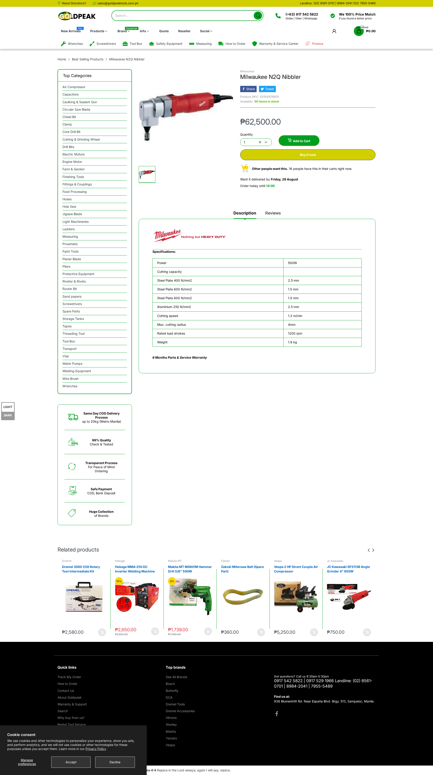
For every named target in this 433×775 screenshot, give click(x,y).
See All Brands (176, 677)
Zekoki (225, 561)
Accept (71, 762)
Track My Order (69, 677)
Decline (115, 762)
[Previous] (373, 550)
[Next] (368, 550)
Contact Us (66, 691)
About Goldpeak (70, 697)
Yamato (171, 738)
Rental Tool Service (72, 724)
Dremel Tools (175, 704)
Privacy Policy (95, 749)
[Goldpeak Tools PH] (77, 16)
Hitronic (171, 718)
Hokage (120, 561)
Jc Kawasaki (335, 561)
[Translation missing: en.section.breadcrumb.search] (258, 15)
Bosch (170, 684)
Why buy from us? (71, 718)
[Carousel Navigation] (370, 550)
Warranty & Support (72, 704)
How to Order (67, 684)
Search (63, 711)
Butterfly (172, 691)
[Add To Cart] (102, 632)
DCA (169, 697)
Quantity (246, 134)
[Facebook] (276, 714)
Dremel (66, 561)
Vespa (278, 561)
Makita (171, 731)
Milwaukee (247, 71)
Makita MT (175, 561)
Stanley (171, 724)
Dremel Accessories (180, 711)
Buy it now (308, 155)
